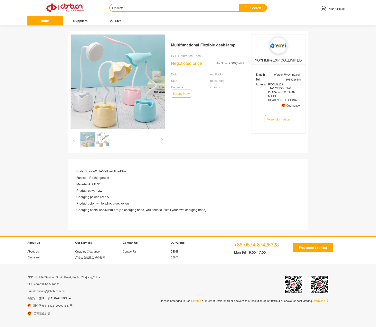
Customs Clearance (87, 251)
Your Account (336, 9)
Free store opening (313, 247)
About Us (33, 251)
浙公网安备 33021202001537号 (51, 305)
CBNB (174, 251)
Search (254, 7)
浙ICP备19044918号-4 (55, 298)
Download (319, 301)
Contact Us (129, 251)
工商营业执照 (40, 313)
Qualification (293, 105)
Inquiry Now (181, 93)
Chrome (196, 301)
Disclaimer (33, 257)
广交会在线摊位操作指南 (90, 257)
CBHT (174, 257)
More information (278, 119)
